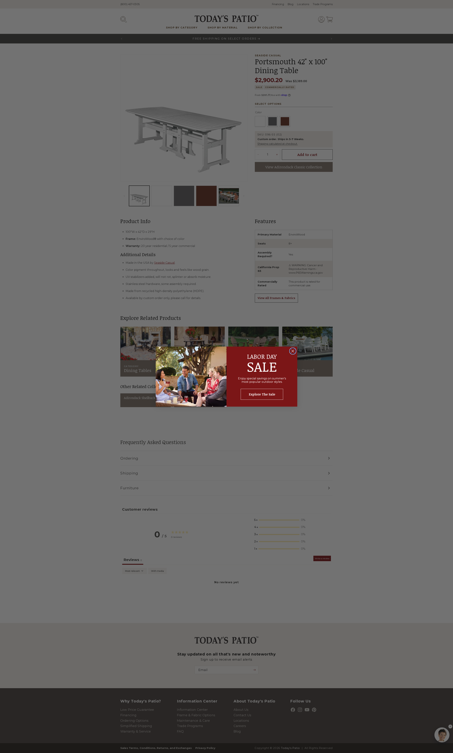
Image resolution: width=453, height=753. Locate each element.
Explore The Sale (262, 394)
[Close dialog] (293, 351)
